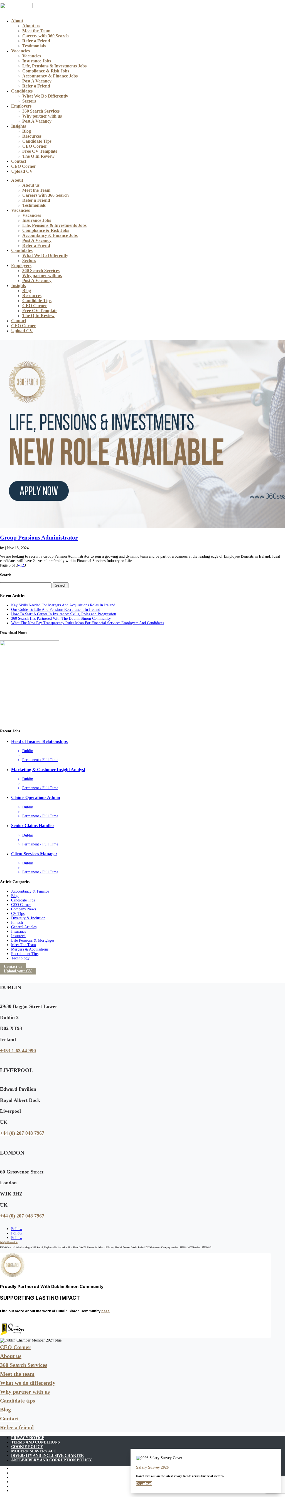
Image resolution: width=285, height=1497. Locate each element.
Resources (31, 136)
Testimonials (34, 45)
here (105, 1311)
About (17, 20)
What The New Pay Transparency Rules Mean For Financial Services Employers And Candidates (87, 623)
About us (31, 25)
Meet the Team (36, 30)
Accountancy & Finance (30, 891)
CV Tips (17, 914)
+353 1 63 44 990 (18, 1050)
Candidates (22, 91)
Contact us (13, 966)
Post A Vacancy (36, 81)
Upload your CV (18, 971)
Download (144, 1483)
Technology (20, 958)
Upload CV (22, 171)
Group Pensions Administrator (39, 537)
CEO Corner (34, 146)
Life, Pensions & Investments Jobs (54, 66)
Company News (23, 909)
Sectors (29, 101)
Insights (18, 126)
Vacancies (20, 50)
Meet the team (17, 1374)
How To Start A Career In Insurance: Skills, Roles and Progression (63, 614)
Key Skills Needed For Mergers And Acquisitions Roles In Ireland (63, 605)
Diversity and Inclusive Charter (47, 1456)
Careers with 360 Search (45, 35)
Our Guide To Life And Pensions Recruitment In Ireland (55, 609)
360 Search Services (41, 111)
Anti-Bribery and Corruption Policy (51, 1460)
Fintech (17, 922)
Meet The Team (23, 945)
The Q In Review (38, 156)
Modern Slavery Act (33, 1451)
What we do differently (27, 1383)
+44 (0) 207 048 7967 (22, 1133)
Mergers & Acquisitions (29, 949)
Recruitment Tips (24, 954)
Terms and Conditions (35, 1442)
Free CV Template (39, 151)
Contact (18, 161)
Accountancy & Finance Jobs (50, 76)
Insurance (18, 931)
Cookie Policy (27, 1447)
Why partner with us (42, 116)
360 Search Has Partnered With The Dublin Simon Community (61, 618)
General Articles (23, 927)
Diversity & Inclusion (28, 918)
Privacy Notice (27, 1438)
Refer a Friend (36, 40)
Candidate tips (17, 1401)
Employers (21, 106)
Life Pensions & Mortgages (32, 940)
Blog (26, 131)
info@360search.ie (9, 1242)
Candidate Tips (36, 141)
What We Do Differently (45, 96)
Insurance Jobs (36, 61)
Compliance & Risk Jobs (45, 71)
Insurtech (18, 936)
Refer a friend (17, 1427)
